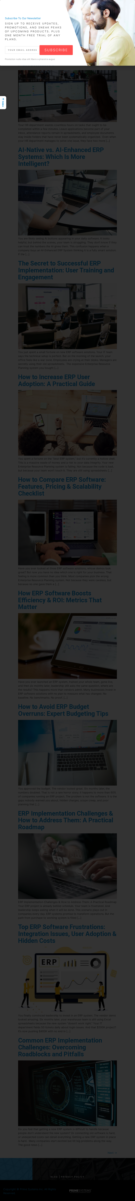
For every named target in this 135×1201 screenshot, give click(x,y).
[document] (67, 600)
